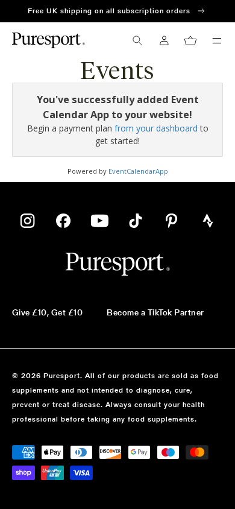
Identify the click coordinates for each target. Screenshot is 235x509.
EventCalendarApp (138, 170)
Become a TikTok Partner (155, 312)
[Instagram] (27, 220)
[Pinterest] (171, 220)
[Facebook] (63, 220)
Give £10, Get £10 (47, 312)
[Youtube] (99, 220)
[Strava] (208, 220)
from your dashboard (156, 128)
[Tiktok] (135, 220)
